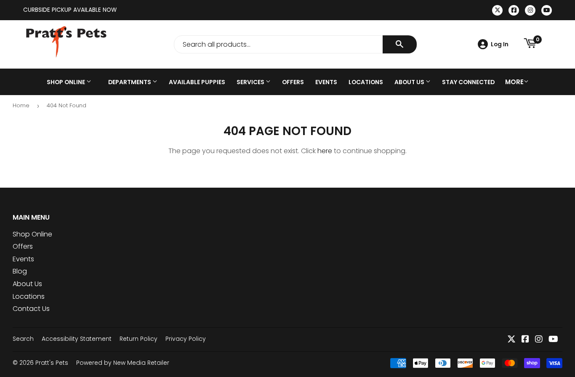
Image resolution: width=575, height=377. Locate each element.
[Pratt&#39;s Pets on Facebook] (525, 340)
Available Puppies (197, 82)
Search (23, 339)
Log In (499, 44)
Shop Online (66, 82)
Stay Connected (468, 82)
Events (326, 82)
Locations (366, 82)
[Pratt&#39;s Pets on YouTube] (553, 340)
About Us (410, 82)
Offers (293, 82)
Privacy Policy (185, 339)
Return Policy (138, 339)
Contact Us (31, 308)
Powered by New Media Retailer (122, 362)
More (514, 81)
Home (21, 105)
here (324, 151)
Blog (20, 271)
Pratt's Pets (51, 362)
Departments (130, 82)
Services (251, 82)
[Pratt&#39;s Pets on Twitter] (511, 340)
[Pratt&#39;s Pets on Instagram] (539, 340)
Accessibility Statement (77, 339)
